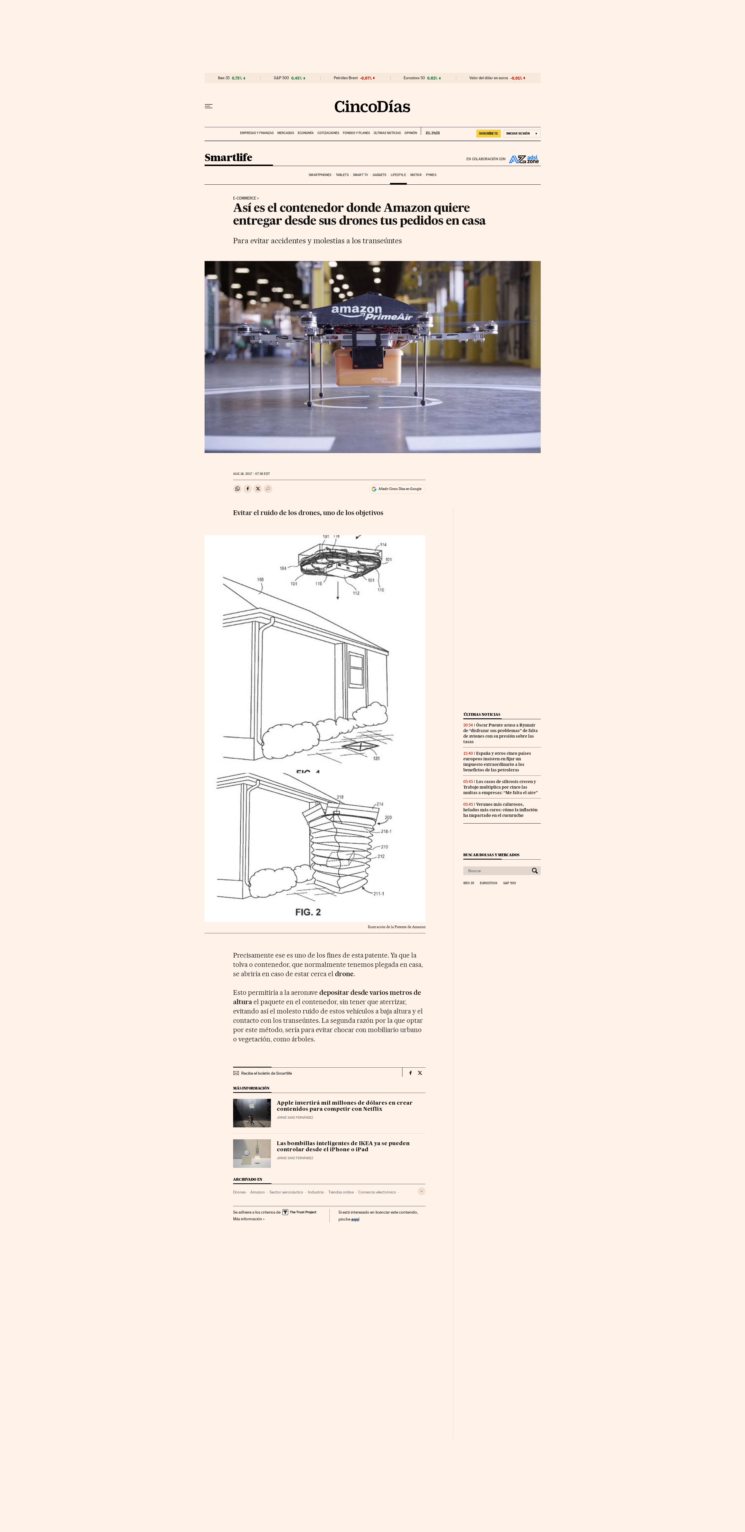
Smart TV (360, 175)
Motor (416, 175)
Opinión (411, 133)
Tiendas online (341, 1192)
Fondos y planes (356, 133)
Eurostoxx (488, 883)
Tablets (342, 175)
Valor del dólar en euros (488, 78)
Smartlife (228, 158)
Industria (316, 1192)
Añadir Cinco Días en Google (400, 489)
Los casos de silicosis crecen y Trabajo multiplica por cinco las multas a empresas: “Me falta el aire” (500, 787)
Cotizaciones (328, 133)
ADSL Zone (523, 159)
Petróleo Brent (346, 78)
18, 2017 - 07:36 (251, 474)
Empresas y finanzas (257, 133)
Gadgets (379, 175)
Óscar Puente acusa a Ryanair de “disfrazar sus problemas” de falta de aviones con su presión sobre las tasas (500, 733)
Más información (247, 1219)
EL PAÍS (430, 131)
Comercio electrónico (377, 1192)
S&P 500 (281, 78)
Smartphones (320, 175)
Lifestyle (398, 175)
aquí (355, 1219)
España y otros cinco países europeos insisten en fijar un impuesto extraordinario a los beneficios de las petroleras (497, 762)
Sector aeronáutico (286, 1192)
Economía (306, 133)
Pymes (431, 175)
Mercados (285, 133)
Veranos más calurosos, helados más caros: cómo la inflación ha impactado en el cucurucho (500, 810)
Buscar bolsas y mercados (491, 855)
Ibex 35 (224, 78)
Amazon (257, 1192)
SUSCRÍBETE (488, 133)
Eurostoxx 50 (414, 78)
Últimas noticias (387, 133)
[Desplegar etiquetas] (421, 1191)
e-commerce (244, 198)
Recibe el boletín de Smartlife (266, 1073)
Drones (239, 1192)
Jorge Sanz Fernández (295, 1118)
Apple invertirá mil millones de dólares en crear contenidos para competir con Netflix (345, 1106)
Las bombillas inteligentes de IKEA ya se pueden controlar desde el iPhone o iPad (343, 1147)
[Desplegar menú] (209, 106)
